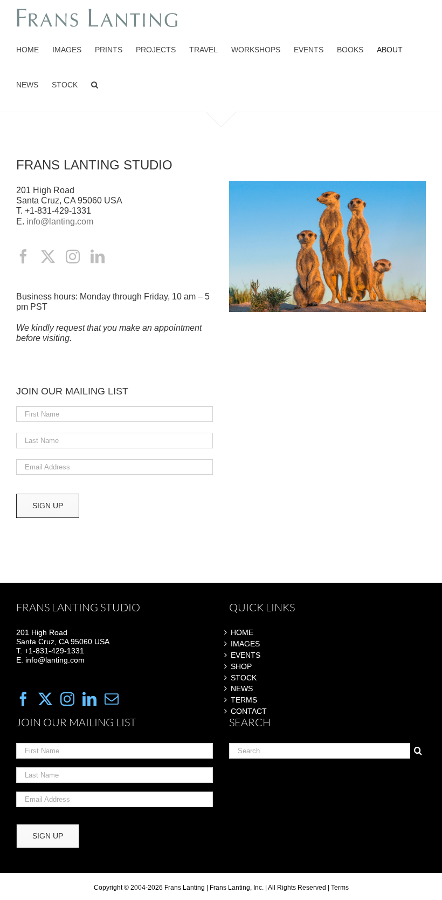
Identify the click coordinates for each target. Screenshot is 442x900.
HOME (242, 632)
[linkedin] (98, 256)
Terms (340, 887)
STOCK (244, 677)
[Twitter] (45, 699)
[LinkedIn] (89, 699)
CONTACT (249, 711)
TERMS (244, 700)
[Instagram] (67, 699)
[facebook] (23, 256)
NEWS (242, 688)
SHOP (241, 666)
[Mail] (112, 699)
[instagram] (73, 256)
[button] (94, 85)
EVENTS (245, 655)
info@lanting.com (59, 221)
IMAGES (245, 643)
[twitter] (48, 256)
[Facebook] (23, 699)
